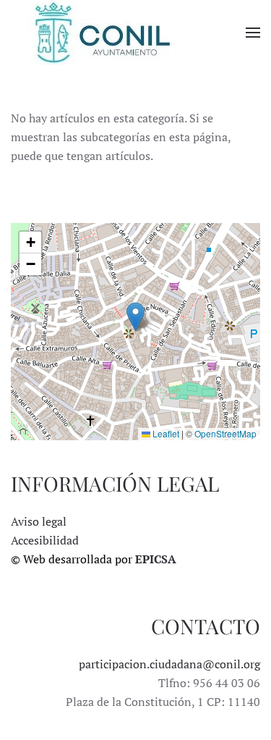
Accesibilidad (45, 540)
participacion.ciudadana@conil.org (169, 664)
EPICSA (155, 559)
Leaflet (164, 433)
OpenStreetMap (225, 433)
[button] (253, 32)
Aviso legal (38, 521)
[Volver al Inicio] (101, 32)
